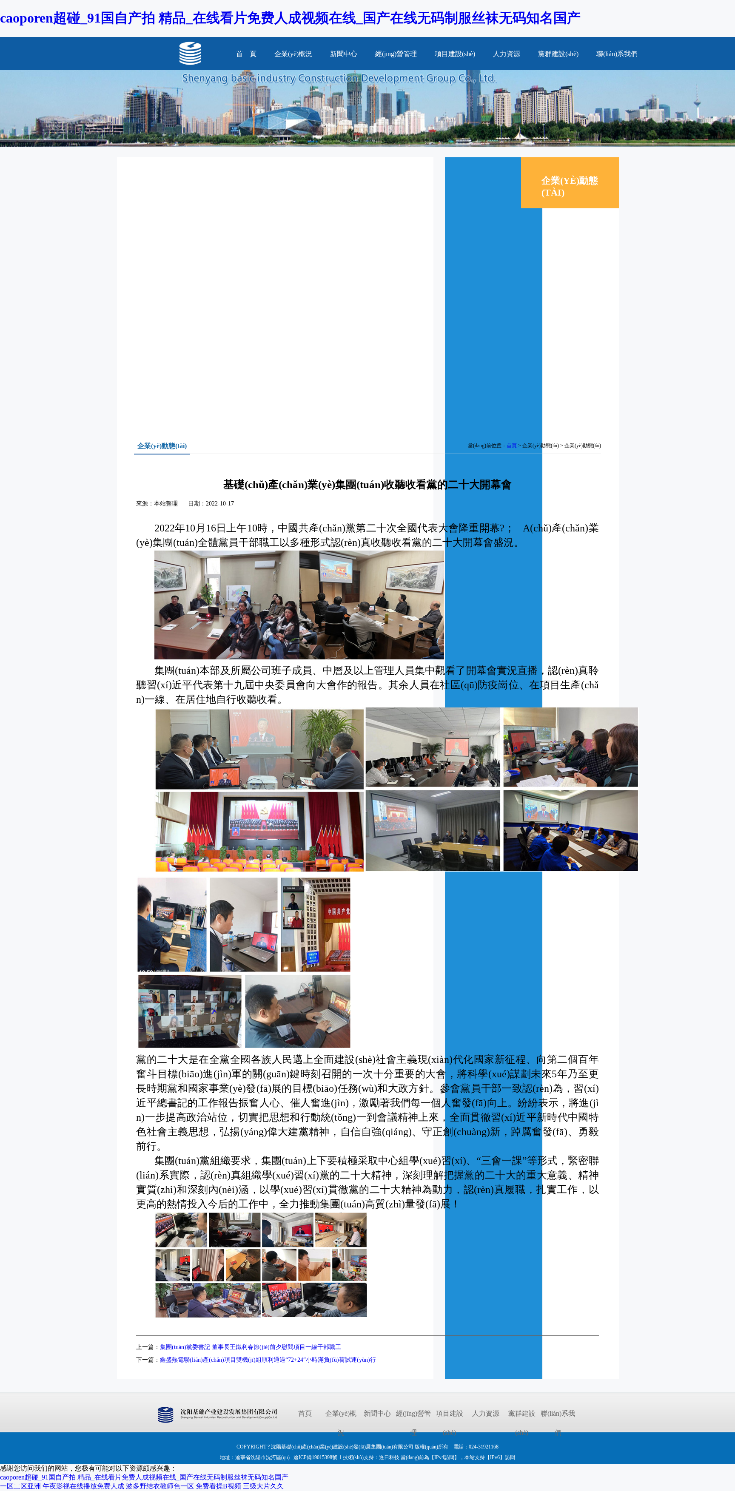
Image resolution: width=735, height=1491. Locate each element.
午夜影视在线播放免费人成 (83, 1486)
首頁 (512, 446)
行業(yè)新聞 (560, 231)
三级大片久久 (263, 1486)
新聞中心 (343, 53)
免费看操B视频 (218, 1486)
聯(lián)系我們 (617, 53)
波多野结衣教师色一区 (160, 1486)
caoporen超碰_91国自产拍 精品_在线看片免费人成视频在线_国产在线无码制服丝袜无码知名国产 (290, 18)
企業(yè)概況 (293, 53)
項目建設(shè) (455, 53)
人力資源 (506, 53)
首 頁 (246, 53)
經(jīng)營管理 (396, 53)
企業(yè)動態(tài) (565, 253)
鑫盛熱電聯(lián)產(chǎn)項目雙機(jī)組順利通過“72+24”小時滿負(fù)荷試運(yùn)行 (268, 1360)
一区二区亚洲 (20, 1486)
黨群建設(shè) (558, 53)
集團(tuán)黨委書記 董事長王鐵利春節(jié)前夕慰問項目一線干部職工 (250, 1347)
